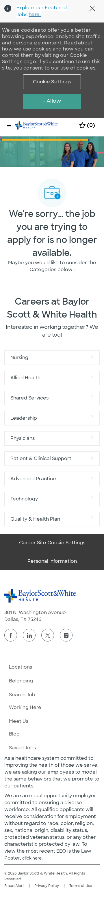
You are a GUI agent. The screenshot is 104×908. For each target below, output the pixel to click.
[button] (52, 81)
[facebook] (10, 635)
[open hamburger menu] (8, 125)
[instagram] (66, 635)
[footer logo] (40, 596)
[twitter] (47, 635)
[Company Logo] (36, 125)
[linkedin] (29, 635)
